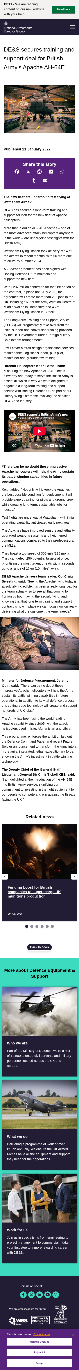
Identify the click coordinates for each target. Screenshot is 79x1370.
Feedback (63, 9)
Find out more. (41, 1334)
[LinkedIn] (51, 171)
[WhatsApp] (62, 171)
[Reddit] (39, 171)
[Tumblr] (34, 180)
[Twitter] (28, 171)
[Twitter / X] (31, 1294)
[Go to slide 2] (31, 926)
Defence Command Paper (26, 741)
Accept (40, 1363)
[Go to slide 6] (52, 926)
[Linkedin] (39, 1294)
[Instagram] (55, 1294)
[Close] (73, 1335)
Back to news (39, 947)
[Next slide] (74, 877)
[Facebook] (16, 171)
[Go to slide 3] (36, 926)
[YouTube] (47, 1294)
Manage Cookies (39, 1341)
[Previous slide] (5, 877)
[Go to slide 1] (26, 926)
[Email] (45, 180)
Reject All (39, 1352)
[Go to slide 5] (47, 926)
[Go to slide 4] (42, 926)
